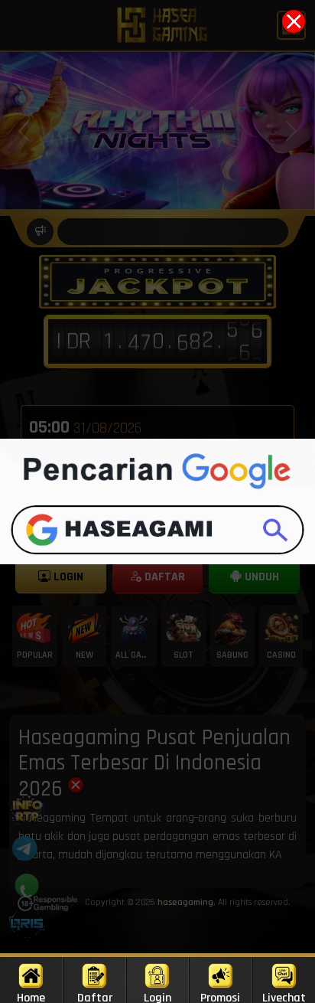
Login (157, 996)
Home (31, 996)
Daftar (94, 996)
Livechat (284, 996)
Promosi (220, 996)
